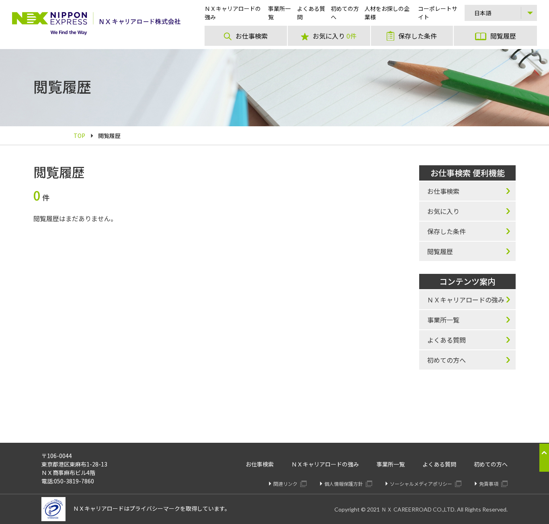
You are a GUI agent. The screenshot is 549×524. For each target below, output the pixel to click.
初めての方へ (491, 464)
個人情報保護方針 (344, 483)
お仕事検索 (260, 464)
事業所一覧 (391, 464)
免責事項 (489, 483)
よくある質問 (439, 464)
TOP (79, 136)
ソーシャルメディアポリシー (421, 483)
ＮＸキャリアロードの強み (325, 464)
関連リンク (286, 483)
